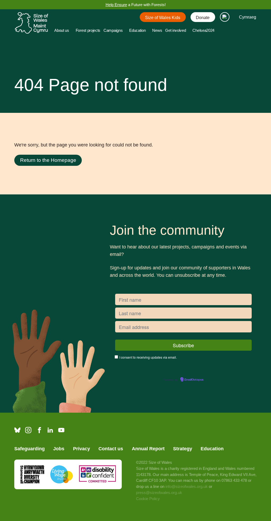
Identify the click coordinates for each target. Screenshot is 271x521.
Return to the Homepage (48, 160)
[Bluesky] (17, 430)
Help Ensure (116, 5)
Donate (203, 17)
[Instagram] (28, 430)
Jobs (58, 448)
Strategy (182, 448)
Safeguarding (29, 448)
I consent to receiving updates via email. (148, 357)
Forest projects (88, 30)
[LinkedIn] (50, 430)
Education (137, 30)
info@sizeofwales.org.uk (186, 486)
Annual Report (148, 448)
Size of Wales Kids (162, 17)
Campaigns (113, 30)
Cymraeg (247, 17)
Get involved (175, 30)
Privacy (81, 448)
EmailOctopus (194, 379)
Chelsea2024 (203, 30)
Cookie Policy (148, 499)
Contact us (110, 448)
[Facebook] (39, 430)
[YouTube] (61, 430)
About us (61, 30)
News (157, 30)
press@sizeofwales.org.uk (159, 493)
